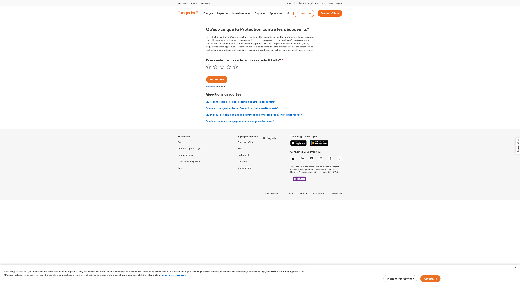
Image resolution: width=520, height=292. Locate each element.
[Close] (516, 268)
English (339, 3)
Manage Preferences (400, 278)
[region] (260, 278)
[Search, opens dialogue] (288, 13)
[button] (208, 13)
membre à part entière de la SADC (323, 172)
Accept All (430, 278)
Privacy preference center (174, 274)
